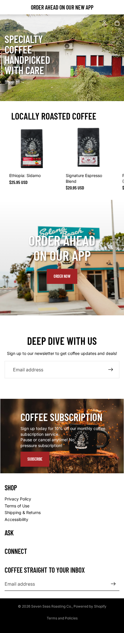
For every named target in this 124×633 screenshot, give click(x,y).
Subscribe (34, 459)
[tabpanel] (62, 436)
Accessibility (16, 519)
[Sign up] (111, 370)
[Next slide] (113, 157)
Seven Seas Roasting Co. (51, 606)
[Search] (19, 23)
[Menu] (6, 23)
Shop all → (15, 81)
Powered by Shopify (90, 606)
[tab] (62, 405)
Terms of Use (17, 505)
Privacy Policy (18, 498)
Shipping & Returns (23, 512)
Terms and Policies (62, 618)
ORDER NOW (62, 276)
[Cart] (117, 23)
